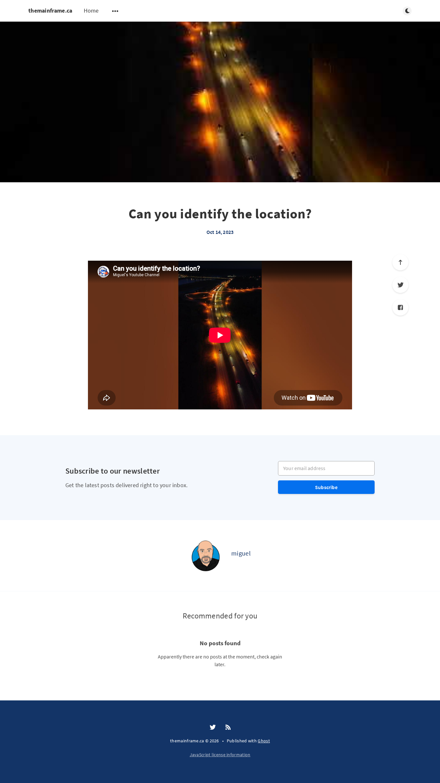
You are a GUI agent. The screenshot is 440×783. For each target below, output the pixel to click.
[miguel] (205, 555)
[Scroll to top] (400, 262)
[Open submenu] (115, 11)
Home (91, 10)
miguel (241, 553)
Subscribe (326, 487)
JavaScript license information (220, 755)
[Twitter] (400, 285)
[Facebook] (400, 307)
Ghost (264, 741)
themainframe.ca (50, 10)
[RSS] (228, 727)
